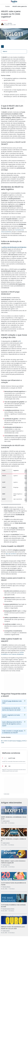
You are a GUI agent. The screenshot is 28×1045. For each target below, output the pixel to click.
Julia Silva (9, 23)
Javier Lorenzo (6, 821)
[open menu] (2, 2)
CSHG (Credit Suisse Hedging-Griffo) (15, 741)
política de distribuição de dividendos (14, 247)
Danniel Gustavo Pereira (8, 908)
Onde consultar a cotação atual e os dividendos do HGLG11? (12, 732)
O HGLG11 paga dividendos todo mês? (12, 702)
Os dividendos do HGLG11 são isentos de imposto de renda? (11, 709)
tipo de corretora (11, 554)
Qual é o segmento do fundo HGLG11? (11, 716)
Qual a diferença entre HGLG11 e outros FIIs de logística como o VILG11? (12, 724)
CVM (2, 743)
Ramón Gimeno (6, 887)
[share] (2, 46)
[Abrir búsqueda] (26, 2)
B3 (20, 341)
